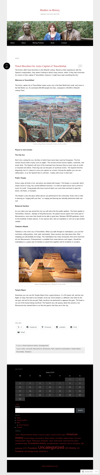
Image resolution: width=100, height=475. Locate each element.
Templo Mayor (76, 349)
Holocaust (36, 441)
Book (52, 43)
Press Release (24, 425)
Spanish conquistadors (62, 349)
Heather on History (50, 10)
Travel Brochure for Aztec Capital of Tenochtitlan (40, 66)
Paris (53, 349)
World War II (43, 451)
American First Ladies (58, 435)
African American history (29, 435)
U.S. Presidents (30, 448)
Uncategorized (43, 345)
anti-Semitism (39, 438)
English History (69, 438)
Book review (49, 438)
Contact (64, 43)
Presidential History (37, 443)
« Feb (17, 404)
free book (78, 438)
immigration (44, 441)
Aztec (23, 349)
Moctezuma (46, 349)
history (28, 441)
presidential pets (53, 443)
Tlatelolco (28, 352)
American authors (44, 435)
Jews (51, 441)
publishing (62, 443)
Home (12, 43)
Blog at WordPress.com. (50, 466)
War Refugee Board (31, 451)
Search (17, 407)
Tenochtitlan (20, 352)
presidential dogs (21, 443)
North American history (30, 345)
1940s (17, 435)
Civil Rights (59, 438)
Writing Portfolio (38, 43)
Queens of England (73, 443)
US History (70, 448)
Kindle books (58, 441)
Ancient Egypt (29, 438)
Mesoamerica (37, 349)
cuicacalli (29, 349)
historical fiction (20, 441)
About (23, 43)
